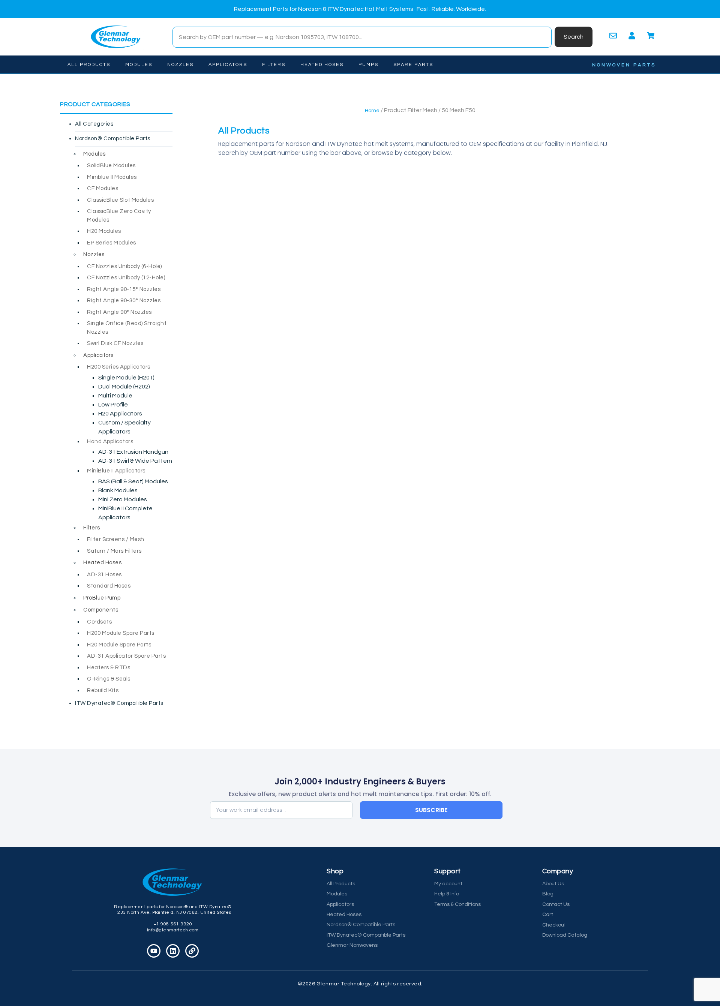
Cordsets (99, 622)
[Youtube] (153, 951)
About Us (553, 883)
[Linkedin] (173, 951)
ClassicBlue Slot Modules (120, 200)
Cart (547, 914)
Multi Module (115, 396)
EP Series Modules (111, 243)
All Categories (94, 124)
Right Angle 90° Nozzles (119, 312)
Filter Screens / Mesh (115, 539)
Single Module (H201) (126, 378)
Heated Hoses (322, 64)
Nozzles (180, 64)
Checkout (554, 925)
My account (448, 883)
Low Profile (113, 405)
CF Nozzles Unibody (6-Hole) (124, 266)
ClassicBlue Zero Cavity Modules (119, 215)
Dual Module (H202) (124, 387)
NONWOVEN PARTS (624, 65)
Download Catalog (564, 935)
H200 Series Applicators (118, 367)
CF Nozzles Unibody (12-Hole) (126, 277)
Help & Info (446, 894)
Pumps (368, 64)
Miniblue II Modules (112, 177)
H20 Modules (104, 231)
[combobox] (362, 37)
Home (372, 110)
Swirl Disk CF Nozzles (115, 343)
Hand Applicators (110, 441)
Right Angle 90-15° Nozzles (123, 289)
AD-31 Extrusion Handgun (133, 452)
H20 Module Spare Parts (119, 645)
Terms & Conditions (457, 904)
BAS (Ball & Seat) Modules (133, 481)
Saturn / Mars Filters (114, 551)
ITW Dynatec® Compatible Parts (119, 703)
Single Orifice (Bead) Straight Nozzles (126, 328)
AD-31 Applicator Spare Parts (126, 656)
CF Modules (102, 188)
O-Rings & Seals (108, 679)
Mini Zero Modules (122, 499)
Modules (138, 64)
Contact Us (556, 904)
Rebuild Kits (102, 690)
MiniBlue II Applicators (116, 471)
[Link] (192, 951)
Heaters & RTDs (108, 667)
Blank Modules (118, 490)
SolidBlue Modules (111, 165)
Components (100, 610)
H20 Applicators (120, 414)
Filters (273, 64)
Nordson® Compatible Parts (112, 138)
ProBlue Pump (101, 598)
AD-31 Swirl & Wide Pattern (135, 461)
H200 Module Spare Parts (120, 633)
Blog (548, 894)
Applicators (227, 64)
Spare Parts (413, 64)
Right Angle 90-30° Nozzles (123, 300)
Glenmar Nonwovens (352, 945)
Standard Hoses (108, 586)
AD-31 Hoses (104, 574)
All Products (89, 64)
